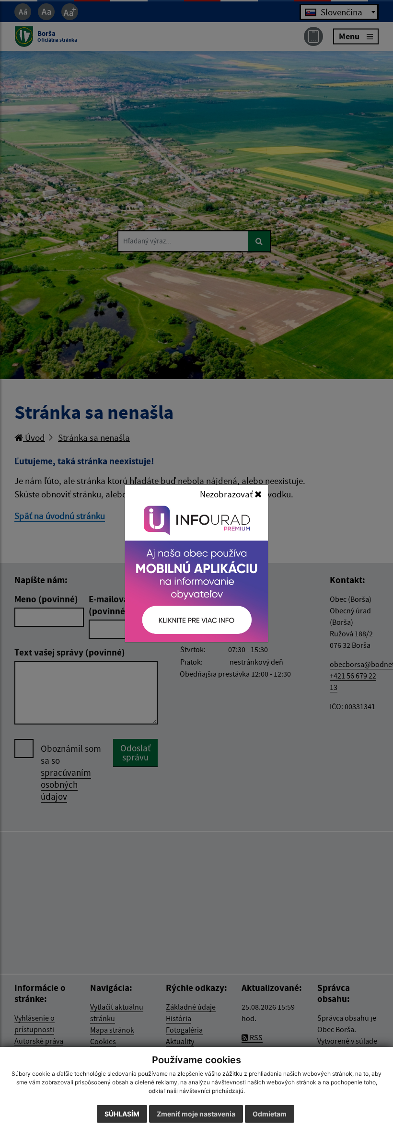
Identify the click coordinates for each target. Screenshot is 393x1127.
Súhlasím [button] (121, 1114)
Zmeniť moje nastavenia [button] (196, 1114)
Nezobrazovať (227, 494)
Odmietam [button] (270, 1114)
